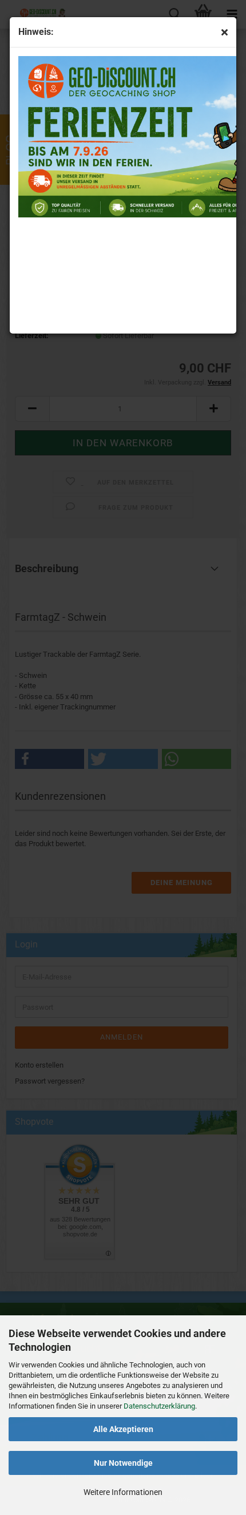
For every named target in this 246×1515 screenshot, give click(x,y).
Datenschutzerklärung (159, 1406)
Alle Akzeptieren (123, 1429)
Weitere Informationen (123, 1492)
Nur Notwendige (123, 1463)
